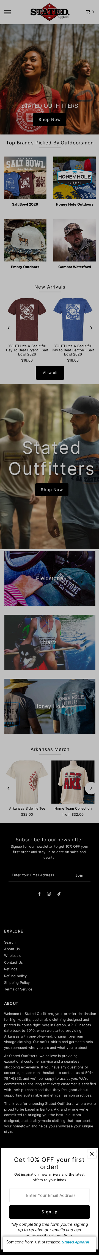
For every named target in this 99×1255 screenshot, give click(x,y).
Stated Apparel (75, 1242)
